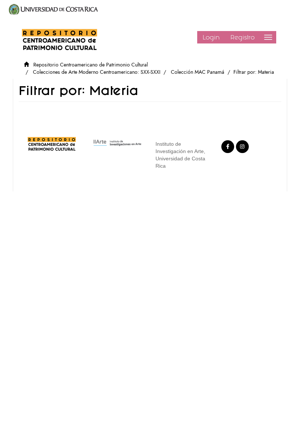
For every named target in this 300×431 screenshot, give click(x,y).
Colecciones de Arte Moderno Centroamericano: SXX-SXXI (96, 72)
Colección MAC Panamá (197, 72)
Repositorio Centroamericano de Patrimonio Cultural (90, 64)
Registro (242, 37)
